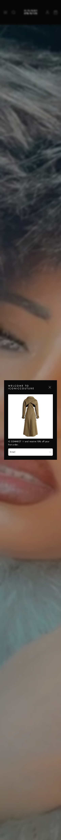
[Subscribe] (50, 452)
